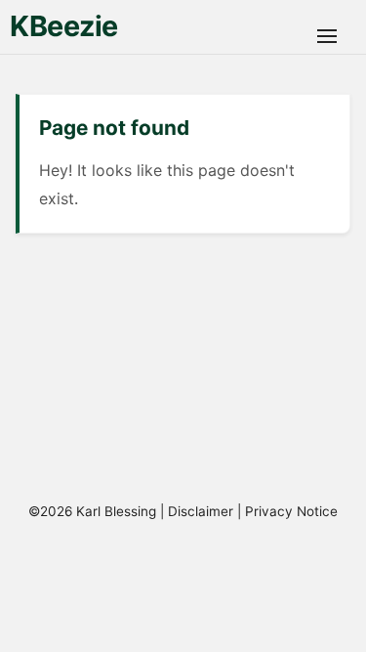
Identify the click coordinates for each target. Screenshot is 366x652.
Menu (326, 36)
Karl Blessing (116, 511)
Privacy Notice (291, 511)
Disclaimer (200, 511)
